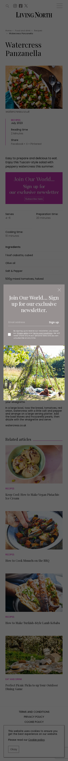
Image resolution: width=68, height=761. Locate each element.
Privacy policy (22, 333)
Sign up (54, 322)
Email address (16, 323)
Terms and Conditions (43, 333)
